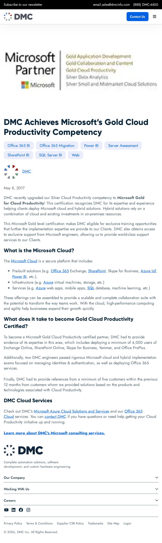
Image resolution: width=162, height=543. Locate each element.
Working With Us (16, 489)
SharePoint (96, 271)
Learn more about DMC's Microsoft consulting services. (54, 433)
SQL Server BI (50, 155)
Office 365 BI (19, 145)
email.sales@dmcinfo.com (111, 4)
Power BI (91, 145)
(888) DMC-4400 (145, 4)
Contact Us (137, 16)
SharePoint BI (18, 155)
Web (75, 155)
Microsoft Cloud (24, 261)
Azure (48, 282)
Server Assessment (123, 145)
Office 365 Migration (57, 145)
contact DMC (55, 416)
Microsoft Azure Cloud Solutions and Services (71, 411)
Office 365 (60, 271)
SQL (90, 288)
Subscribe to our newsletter (23, 4)
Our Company (14, 477)
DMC (26, 171)
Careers (10, 500)
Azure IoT (148, 271)
